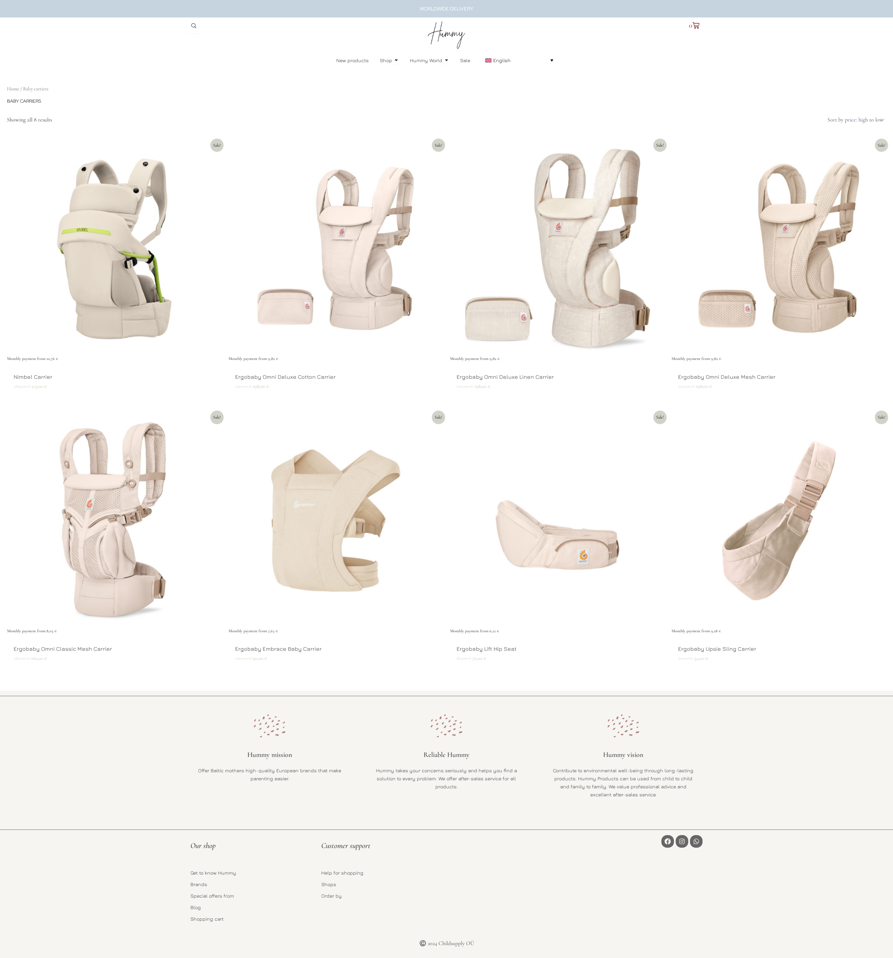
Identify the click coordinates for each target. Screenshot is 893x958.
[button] (519, 60)
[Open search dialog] (194, 26)
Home (13, 89)
